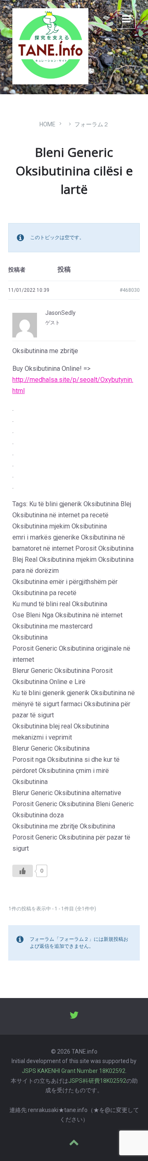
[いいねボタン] (22, 871)
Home (47, 124)
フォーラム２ (91, 124)
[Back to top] (74, 1143)
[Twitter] (74, 1016)
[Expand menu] (126, 19)
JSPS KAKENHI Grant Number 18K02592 (73, 1071)
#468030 (130, 290)
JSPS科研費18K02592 (97, 1080)
